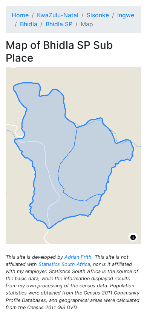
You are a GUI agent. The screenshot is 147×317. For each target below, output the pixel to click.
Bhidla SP (59, 24)
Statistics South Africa (64, 264)
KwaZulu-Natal (57, 15)
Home (20, 15)
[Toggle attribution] (133, 237)
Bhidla (28, 24)
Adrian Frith (78, 257)
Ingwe (125, 15)
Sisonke (98, 15)
